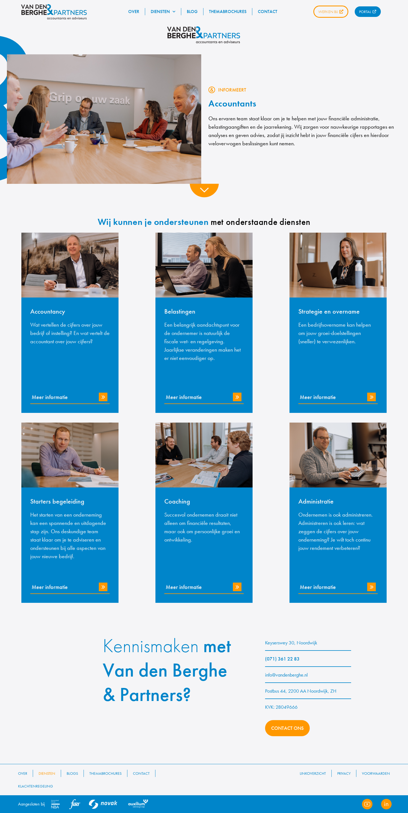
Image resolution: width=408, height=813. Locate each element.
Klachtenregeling (35, 786)
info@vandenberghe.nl (286, 675)
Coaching (177, 501)
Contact (267, 11)
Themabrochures (227, 11)
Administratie (316, 501)
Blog (192, 11)
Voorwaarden (376, 773)
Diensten (160, 11)
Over (133, 11)
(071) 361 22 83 (282, 659)
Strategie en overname (329, 311)
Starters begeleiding (57, 501)
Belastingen (179, 311)
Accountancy (47, 311)
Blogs (72, 773)
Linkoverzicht (313, 773)
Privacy (344, 773)
